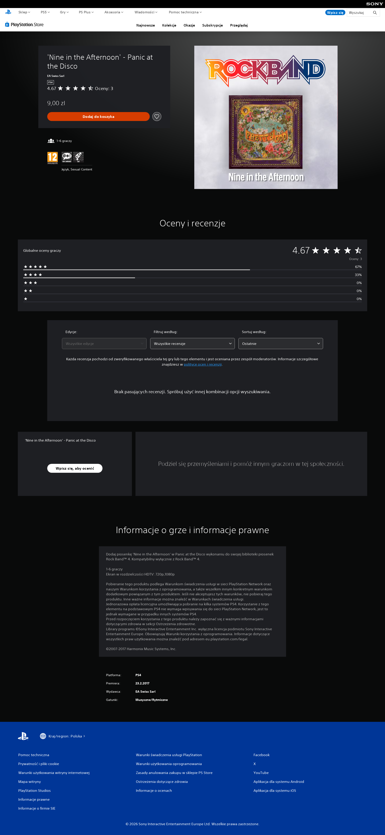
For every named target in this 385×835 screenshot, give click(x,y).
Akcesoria (112, 12)
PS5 (44, 12)
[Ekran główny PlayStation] (8, 12)
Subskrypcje (212, 25)
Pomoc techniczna (184, 12)
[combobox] (104, 343)
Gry (63, 12)
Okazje (189, 25)
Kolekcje (169, 25)
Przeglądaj (239, 25)
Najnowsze (145, 25)
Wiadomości (144, 12)
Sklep (22, 12)
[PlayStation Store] (25, 24)
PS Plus (85, 12)
